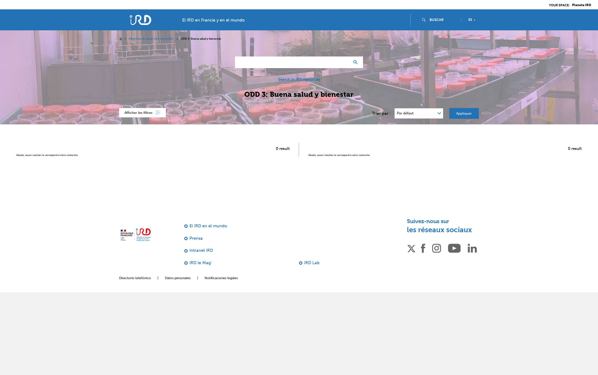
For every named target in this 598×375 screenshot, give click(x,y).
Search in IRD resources (299, 79)
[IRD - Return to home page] (140, 20)
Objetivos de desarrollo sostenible (151, 38)
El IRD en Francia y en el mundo (213, 20)
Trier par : (381, 113)
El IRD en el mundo (208, 226)
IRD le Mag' (200, 263)
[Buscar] (356, 62)
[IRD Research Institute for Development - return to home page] (135, 234)
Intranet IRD (201, 250)
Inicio (120, 39)
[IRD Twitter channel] (411, 247)
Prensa (196, 238)
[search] (443, 20)
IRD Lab (312, 263)
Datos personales (178, 278)
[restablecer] (344, 62)
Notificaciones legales (221, 278)
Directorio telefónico (135, 278)
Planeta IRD (581, 5)
